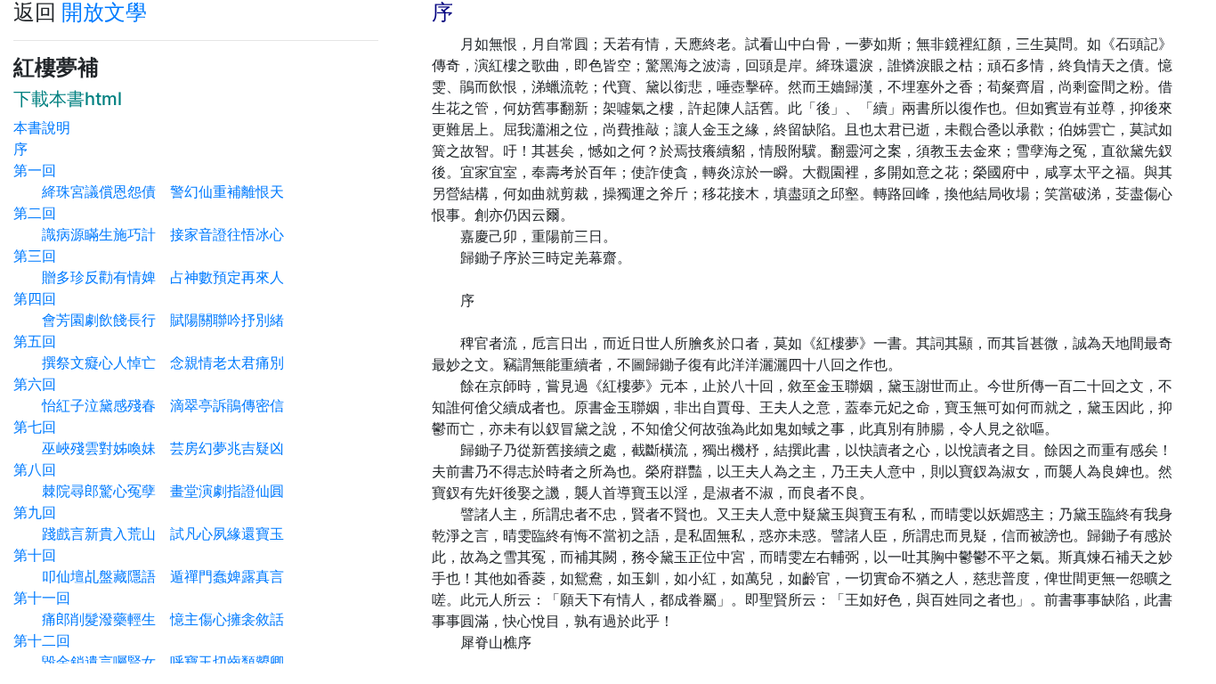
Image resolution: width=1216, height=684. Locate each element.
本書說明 (41, 127)
